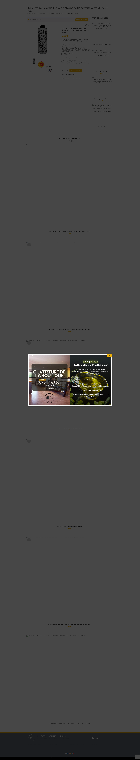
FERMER (109, 355)
